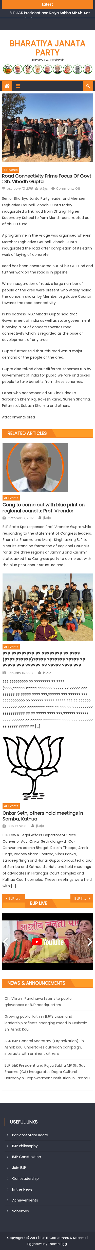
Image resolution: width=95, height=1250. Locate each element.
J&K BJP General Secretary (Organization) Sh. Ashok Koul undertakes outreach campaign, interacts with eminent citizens (45, 1029)
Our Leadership (25, 1178)
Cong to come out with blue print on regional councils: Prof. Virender (44, 508)
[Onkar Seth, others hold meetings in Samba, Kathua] (48, 767)
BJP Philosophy (25, 1145)
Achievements (25, 1200)
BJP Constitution (26, 1156)
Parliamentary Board (30, 1135)
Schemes (20, 1211)
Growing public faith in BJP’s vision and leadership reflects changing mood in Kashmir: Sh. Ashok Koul (46, 1005)
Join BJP (19, 1167)
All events (11, 170)
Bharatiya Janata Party (48, 48)
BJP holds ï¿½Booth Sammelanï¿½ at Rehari (83, 898)
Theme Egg (57, 1243)
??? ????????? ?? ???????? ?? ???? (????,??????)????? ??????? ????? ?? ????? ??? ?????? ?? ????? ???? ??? (44, 659)
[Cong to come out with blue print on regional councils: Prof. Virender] (48, 467)
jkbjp (44, 188)
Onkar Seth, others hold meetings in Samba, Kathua (43, 816)
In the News (22, 1189)
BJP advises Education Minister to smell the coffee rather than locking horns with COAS (17, 898)
